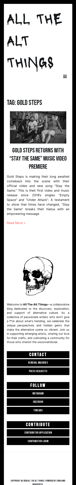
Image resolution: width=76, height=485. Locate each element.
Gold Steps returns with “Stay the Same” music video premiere (38, 159)
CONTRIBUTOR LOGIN (38, 441)
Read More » (16, 223)
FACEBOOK (38, 402)
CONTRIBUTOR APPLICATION (38, 433)
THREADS (38, 410)
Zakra (59, 480)
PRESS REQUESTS (38, 371)
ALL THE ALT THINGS (36, 480)
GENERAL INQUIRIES (38, 363)
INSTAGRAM (38, 393)
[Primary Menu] (65, 76)
